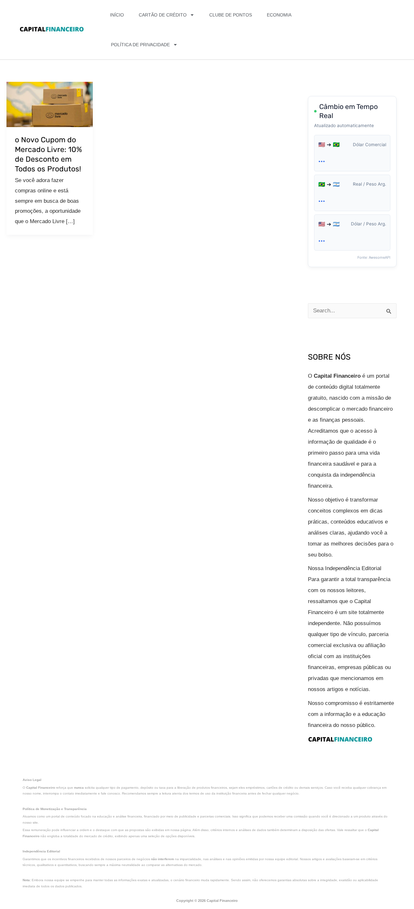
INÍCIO (117, 14)
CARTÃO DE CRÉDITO (163, 14)
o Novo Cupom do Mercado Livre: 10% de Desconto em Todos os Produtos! (48, 154)
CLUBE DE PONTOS (230, 14)
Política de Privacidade (140, 44)
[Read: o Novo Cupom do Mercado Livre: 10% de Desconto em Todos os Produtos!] (49, 104)
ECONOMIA (279, 14)
